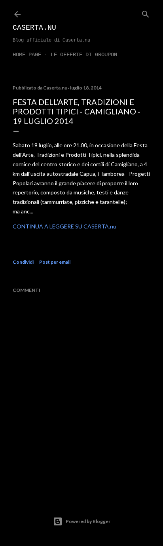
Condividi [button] (23, 262)
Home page (27, 54)
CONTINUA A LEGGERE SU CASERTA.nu (64, 226)
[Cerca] (145, 12)
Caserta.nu (34, 28)
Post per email (54, 262)
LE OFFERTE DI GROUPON (84, 54)
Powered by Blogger (88, 521)
